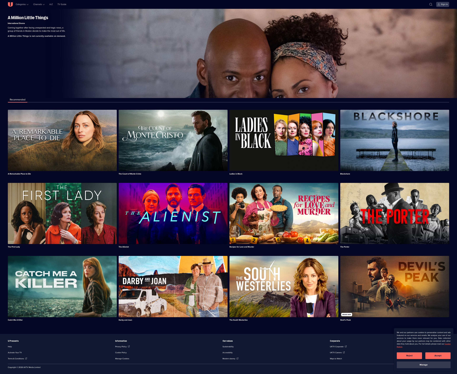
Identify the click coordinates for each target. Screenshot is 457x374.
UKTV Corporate (337, 346)
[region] (423, 350)
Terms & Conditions (16, 358)
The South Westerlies (238, 320)
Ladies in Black (235, 173)
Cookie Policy (121, 352)
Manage (424, 364)
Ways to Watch (336, 358)
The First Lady (14, 246)
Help (10, 346)
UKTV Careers (336, 352)
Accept (438, 355)
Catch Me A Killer (15, 320)
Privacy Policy (121, 346)
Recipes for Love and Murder (241, 246)
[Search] (430, 4)
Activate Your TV (15, 352)
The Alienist (124, 246)
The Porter (344, 246)
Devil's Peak (345, 320)
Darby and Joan (125, 320)
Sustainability (228, 346)
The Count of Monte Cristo (130, 173)
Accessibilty (228, 352)
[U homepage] (10, 4)
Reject (409, 355)
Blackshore (345, 173)
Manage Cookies (122, 358)
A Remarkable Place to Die (19, 173)
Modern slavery (229, 358)
